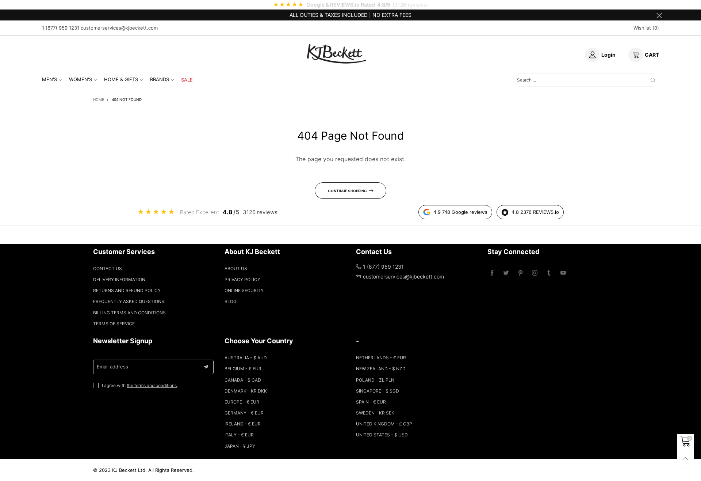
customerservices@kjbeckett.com (119, 28)
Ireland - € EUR (243, 424)
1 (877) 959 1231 (60, 28)
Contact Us (107, 268)
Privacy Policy (242, 279)
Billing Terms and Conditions (129, 312)
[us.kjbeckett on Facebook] (492, 273)
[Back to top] (685, 458)
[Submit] (653, 80)
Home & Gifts (121, 79)
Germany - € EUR (244, 413)
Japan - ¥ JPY (240, 446)
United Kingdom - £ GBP (384, 424)
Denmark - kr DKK (246, 391)
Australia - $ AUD (246, 357)
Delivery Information (119, 279)
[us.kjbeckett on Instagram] (534, 273)
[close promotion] (659, 15)
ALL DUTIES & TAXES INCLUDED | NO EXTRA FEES (350, 15)
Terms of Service (114, 323)
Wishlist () (646, 28)
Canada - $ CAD (243, 380)
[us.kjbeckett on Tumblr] (548, 273)
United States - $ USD (382, 435)
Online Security (244, 290)
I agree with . (140, 385)
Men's (49, 79)
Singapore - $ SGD (377, 391)
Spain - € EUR (371, 402)
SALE (187, 80)
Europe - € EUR (242, 402)
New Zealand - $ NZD (381, 368)
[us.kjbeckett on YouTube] (563, 273)
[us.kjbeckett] (336, 54)
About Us (236, 268)
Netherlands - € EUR (381, 357)
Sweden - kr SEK (375, 413)
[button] (206, 367)
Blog (231, 301)
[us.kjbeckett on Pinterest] (520, 273)
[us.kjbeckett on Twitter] (506, 273)
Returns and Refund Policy (127, 290)
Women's (80, 79)
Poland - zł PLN (375, 380)
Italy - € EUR (239, 435)
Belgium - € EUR (243, 368)
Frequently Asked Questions (128, 301)
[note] (350, 5)
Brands (159, 79)
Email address (112, 367)
